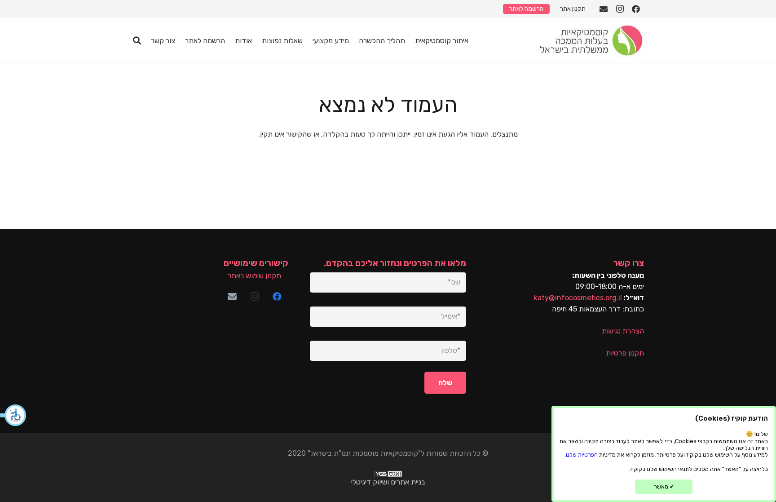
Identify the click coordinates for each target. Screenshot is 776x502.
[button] (13, 415)
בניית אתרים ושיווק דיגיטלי (388, 482)
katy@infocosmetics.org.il (578, 297)
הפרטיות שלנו (582, 454)
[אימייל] (603, 9)
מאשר (664, 486)
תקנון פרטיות (625, 353)
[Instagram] (620, 9)
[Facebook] (636, 9)
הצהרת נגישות (623, 331)
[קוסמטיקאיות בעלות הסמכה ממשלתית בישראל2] (590, 40)
